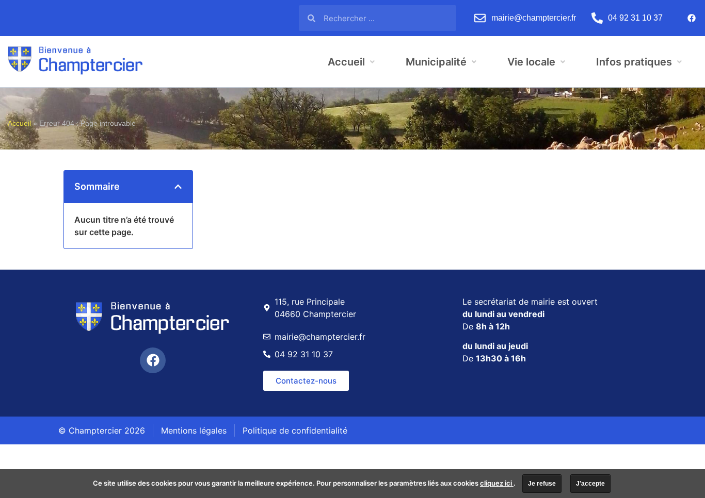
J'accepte (590, 483)
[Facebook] (691, 18)
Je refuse (542, 483)
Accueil (19, 123)
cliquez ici (497, 483)
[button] (178, 186)
